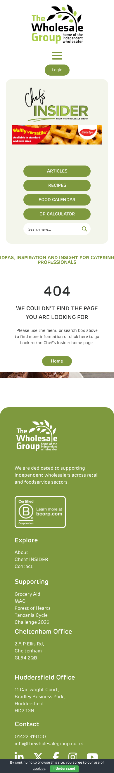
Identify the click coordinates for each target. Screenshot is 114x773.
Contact (24, 566)
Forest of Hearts (33, 608)
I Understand (64, 769)
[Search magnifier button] (84, 228)
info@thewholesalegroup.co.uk (49, 743)
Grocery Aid (27, 594)
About (21, 552)
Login (57, 70)
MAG (20, 601)
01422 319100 (30, 736)
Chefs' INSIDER (31, 559)
